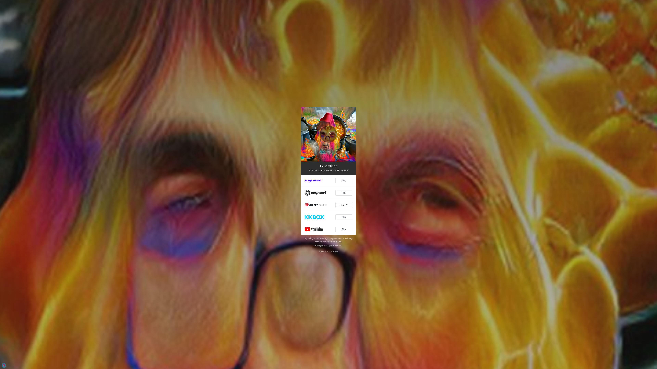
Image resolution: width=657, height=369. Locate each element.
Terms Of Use (334, 241)
